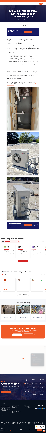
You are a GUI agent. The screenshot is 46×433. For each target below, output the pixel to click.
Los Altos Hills (6, 426)
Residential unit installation (23, 8)
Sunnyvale (26, 383)
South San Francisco (34, 385)
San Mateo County (27, 380)
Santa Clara (27, 384)
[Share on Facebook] (21, 25)
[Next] (44, 242)
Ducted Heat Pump (15, 405)
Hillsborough (34, 391)
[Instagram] (2, 415)
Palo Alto (26, 393)
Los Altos (41, 394)
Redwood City (34, 383)
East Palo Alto (27, 390)
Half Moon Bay (42, 391)
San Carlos (41, 388)
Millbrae (41, 390)
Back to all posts (24, 341)
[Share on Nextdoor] (26, 25)
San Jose (33, 379)
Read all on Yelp (22, 261)
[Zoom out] (45, 349)
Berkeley (26, 387)
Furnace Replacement (27, 405)
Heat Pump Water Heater (16, 410)
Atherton (33, 393)
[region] (23, 359)
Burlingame (34, 388)
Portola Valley (27, 394)
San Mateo (22, 422)
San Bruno (41, 384)
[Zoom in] (45, 348)
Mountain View (27, 391)
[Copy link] (28, 25)
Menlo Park (27, 388)
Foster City (41, 387)
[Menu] (44, 3)
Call (36, 225)
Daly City (26, 422)
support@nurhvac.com (35, 0)
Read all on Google (23, 294)
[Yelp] (1, 415)
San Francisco (42, 379)
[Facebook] (4, 415)
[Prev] (42, 242)
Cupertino (34, 394)
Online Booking (17, 334)
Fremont (18, 422)
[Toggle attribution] (45, 373)
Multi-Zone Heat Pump (16, 407)
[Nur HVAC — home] (3, 4)
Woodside (41, 393)
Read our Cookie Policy (8, 430)
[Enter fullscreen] (45, 346)
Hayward (41, 383)
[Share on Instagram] (23, 25)
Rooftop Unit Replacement (28, 407)
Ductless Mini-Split (15, 406)
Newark (2, 426)
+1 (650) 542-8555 (29, 334)
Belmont (33, 390)
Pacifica (33, 387)
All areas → (11, 426)
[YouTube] (5, 415)
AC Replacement (26, 406)
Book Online (29, 225)
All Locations (35, 364)
